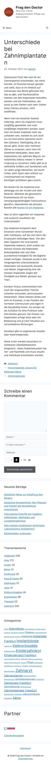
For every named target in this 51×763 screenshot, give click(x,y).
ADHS (6, 629)
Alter (6, 560)
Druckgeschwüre (41, 633)
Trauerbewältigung (35, 666)
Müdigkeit (24, 659)
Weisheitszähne (9, 671)
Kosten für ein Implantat (30, 207)
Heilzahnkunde (9, 637)
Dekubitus (14, 633)
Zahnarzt (13, 363)
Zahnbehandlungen (25, 679)
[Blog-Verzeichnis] (9, 728)
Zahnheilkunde (11, 686)
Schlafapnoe (38, 663)
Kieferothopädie (9, 651)
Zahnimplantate (16, 376)
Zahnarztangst (13, 675)
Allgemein (9, 555)
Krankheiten (10, 597)
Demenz (21, 633)
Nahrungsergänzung (36, 659)
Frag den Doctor (29, 7)
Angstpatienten (29, 629)
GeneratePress (25, 758)
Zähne (17, 697)
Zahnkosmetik (9, 694)
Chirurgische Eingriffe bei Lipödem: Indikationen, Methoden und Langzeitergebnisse (23, 517)
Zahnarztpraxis (9, 679)
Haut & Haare (11, 578)
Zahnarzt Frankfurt (29, 676)
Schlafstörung (9, 666)
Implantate (26, 636)
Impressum (25, 748)
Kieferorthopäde (13, 592)
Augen (7, 565)
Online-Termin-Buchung (12, 663)
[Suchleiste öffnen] (47, 28)
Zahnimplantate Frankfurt (20, 690)
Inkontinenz (8, 646)
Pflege (30, 662)
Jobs (6, 587)
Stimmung (17, 666)
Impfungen (10, 583)
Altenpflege (16, 628)
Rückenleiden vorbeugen (17, 533)
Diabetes (29, 632)
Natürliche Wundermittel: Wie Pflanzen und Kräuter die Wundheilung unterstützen (25, 506)
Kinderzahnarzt (28, 650)
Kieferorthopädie (25, 646)
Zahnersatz (40, 679)
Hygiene (18, 637)
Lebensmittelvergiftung (12, 659)
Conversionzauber (14, 735)
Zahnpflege (18, 694)
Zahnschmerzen (31, 694)
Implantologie (28, 641)
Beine (7, 569)
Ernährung (9, 574)
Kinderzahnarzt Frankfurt (20, 655)
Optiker (23, 663)
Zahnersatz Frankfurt (17, 683)
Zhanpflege (8, 698)
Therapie (9, 601)
